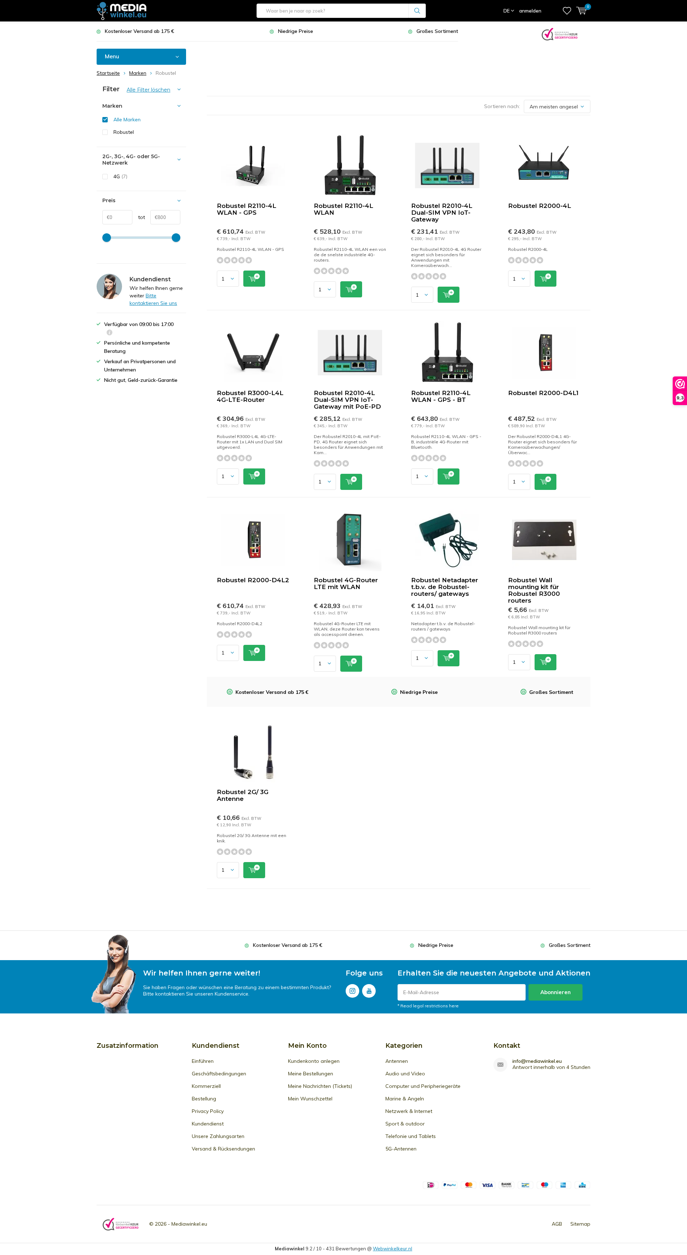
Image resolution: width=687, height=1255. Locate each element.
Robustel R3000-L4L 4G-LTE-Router (250, 396)
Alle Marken (127, 119)
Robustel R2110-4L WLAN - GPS (246, 209)
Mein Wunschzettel (310, 1098)
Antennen (396, 1061)
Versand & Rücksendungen (223, 1148)
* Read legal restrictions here (428, 1005)
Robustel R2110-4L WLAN (343, 209)
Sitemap (580, 1224)
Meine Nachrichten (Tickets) (320, 1086)
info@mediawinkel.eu (537, 1061)
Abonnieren (555, 992)
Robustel (123, 132)
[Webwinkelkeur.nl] (560, 33)
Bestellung (204, 1098)
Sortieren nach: (502, 106)
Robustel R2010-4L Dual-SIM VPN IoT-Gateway (441, 212)
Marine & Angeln (404, 1098)
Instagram (352, 991)
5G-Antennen (400, 1148)
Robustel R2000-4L (539, 205)
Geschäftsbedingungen (219, 1073)
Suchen (417, 11)
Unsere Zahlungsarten (218, 1136)
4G (120, 176)
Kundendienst (208, 1123)
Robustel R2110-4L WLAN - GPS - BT (441, 396)
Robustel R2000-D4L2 (253, 580)
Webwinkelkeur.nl (392, 1248)
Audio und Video (405, 1073)
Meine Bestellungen (310, 1073)
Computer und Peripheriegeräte (423, 1086)
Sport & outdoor (405, 1123)
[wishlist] (567, 10)
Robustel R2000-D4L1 (543, 393)
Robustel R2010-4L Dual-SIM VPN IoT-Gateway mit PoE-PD (347, 399)
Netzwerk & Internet (408, 1111)
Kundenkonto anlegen (314, 1061)
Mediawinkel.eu (189, 1224)
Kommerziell (206, 1086)
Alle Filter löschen (148, 90)
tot (138, 217)
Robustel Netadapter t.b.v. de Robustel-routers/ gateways (444, 587)
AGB (557, 1224)
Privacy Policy (208, 1111)
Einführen (203, 1061)
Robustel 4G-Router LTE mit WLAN (346, 583)
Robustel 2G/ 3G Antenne (242, 795)
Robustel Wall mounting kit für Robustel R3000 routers (534, 590)
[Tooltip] (109, 333)
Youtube (369, 991)
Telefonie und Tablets (410, 1136)
